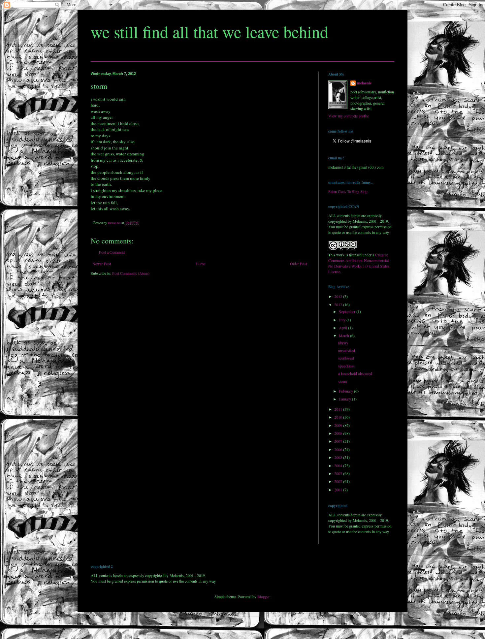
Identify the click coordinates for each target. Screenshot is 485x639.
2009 (338, 425)
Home (200, 263)
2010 (338, 417)
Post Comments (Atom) (130, 273)
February (346, 391)
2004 (338, 465)
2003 (338, 473)
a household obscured (355, 373)
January (345, 398)
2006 (338, 449)
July (342, 319)
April (343, 327)
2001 (338, 489)
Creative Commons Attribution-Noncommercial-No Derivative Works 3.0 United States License (359, 263)
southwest (346, 358)
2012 (338, 304)
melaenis (364, 83)
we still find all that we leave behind (209, 31)
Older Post (298, 263)
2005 (338, 457)
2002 (338, 481)
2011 (338, 409)
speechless (346, 365)
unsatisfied (346, 350)
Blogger (263, 596)
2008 (338, 433)
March (344, 335)
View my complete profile (348, 115)
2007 (338, 441)
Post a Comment (112, 252)
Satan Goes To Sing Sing (348, 191)
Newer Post (101, 263)
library (343, 342)
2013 (338, 296)
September (347, 311)
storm (342, 381)
